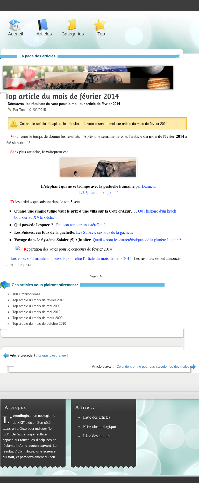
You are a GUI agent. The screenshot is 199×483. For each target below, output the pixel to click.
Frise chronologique (99, 426)
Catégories (73, 25)
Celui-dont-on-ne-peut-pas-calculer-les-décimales (153, 366)
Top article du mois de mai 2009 (36, 306)
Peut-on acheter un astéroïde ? (80, 224)
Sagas (94, 276)
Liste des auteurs (96, 435)
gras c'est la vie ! (53, 355)
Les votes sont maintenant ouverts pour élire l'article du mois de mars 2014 (71, 258)
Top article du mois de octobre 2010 (39, 324)
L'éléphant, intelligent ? (98, 192)
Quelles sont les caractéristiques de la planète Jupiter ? (137, 239)
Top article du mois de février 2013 (38, 300)
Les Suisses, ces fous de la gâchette (104, 232)
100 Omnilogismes (26, 294)
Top (101, 25)
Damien (148, 186)
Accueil (16, 25)
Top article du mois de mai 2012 (36, 312)
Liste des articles (96, 417)
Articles (44, 25)
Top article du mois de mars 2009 (37, 318)
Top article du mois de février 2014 (62, 96)
